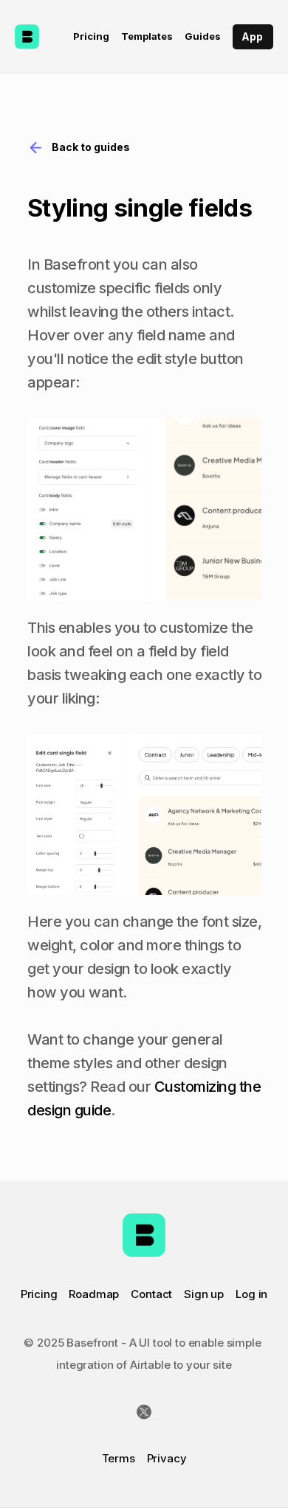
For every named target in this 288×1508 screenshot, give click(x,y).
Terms (118, 1458)
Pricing (39, 1294)
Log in (251, 1294)
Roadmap (94, 1294)
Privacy (167, 1458)
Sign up (204, 1294)
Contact (151, 1294)
